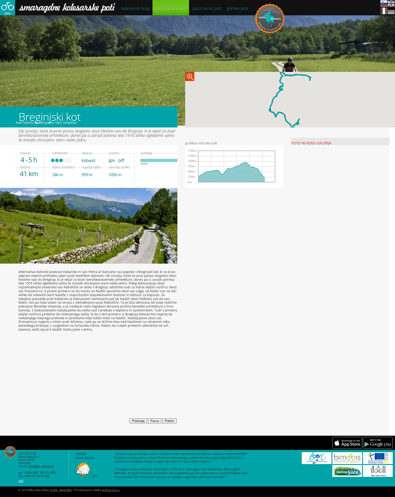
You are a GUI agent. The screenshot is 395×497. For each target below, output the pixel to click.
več (21, 480)
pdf (121, 160)
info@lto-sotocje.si (41, 466)
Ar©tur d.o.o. (111, 490)
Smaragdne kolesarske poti (57, 7)
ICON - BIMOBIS (61, 490)
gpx (112, 160)
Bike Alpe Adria (269, 18)
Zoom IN (189, 76)
